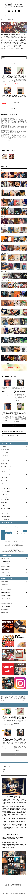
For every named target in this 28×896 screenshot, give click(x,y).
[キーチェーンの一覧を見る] (14, 321)
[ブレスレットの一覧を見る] (14, 331)
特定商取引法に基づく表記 (16, 884)
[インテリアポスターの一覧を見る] (14, 230)
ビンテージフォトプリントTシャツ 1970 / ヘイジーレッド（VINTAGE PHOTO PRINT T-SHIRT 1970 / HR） (8, 389)
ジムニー (8, 699)
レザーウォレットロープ (16, 15)
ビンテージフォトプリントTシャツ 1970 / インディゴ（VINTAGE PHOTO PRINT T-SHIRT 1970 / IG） (8, 413)
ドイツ (16, 700)
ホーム (3, 15)
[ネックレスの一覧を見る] (14, 184)
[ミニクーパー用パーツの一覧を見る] (14, 358)
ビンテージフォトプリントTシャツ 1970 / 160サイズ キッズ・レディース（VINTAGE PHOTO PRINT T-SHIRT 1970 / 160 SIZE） (20, 390)
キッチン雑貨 (6, 697)
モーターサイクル (18, 699)
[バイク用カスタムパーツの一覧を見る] (14, 340)
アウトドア (12, 701)
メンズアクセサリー (18, 696)
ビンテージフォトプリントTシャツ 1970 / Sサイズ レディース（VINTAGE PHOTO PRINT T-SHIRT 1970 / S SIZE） (20, 413)
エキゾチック (19, 701)
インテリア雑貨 (10, 697)
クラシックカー (13, 699)
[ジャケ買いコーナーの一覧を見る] (14, 285)
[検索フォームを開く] (12, 11)
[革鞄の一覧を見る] (14, 266)
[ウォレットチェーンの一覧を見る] (14, 193)
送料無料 (23, 699)
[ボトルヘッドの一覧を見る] (14, 211)
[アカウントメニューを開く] (15, 11)
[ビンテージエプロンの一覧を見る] (14, 294)
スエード (9, 700)
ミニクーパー (4, 699)
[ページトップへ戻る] (14, 878)
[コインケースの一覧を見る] (14, 248)
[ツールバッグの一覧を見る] (14, 349)
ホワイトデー (15, 698)
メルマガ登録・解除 (17, 885)
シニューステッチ (20, 700)
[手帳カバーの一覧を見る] (14, 239)
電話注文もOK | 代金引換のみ (14, 547)
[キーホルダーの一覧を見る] (14, 202)
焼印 (15, 701)
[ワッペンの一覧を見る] (14, 276)
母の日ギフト (20, 698)
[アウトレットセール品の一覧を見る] (14, 367)
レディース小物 (7, 696)
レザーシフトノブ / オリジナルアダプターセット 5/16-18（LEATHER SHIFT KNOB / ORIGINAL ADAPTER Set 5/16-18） (8, 738)
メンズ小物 (2, 696)
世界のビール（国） (22, 697)
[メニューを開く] (9, 11)
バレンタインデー (10, 698)
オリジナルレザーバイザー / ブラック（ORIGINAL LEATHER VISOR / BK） (8, 717)
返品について (8, 884)
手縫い (24, 700)
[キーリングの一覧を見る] (14, 221)
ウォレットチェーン (8, 15)
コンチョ (5, 700)
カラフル (8, 701)
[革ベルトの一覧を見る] (14, 312)
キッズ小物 (12, 696)
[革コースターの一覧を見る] (14, 257)
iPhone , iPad (16, 697)
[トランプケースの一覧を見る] (14, 303)
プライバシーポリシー (9, 885)
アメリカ (12, 700)
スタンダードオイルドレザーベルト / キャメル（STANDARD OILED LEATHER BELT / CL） (20, 717)
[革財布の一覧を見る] (14, 175)
